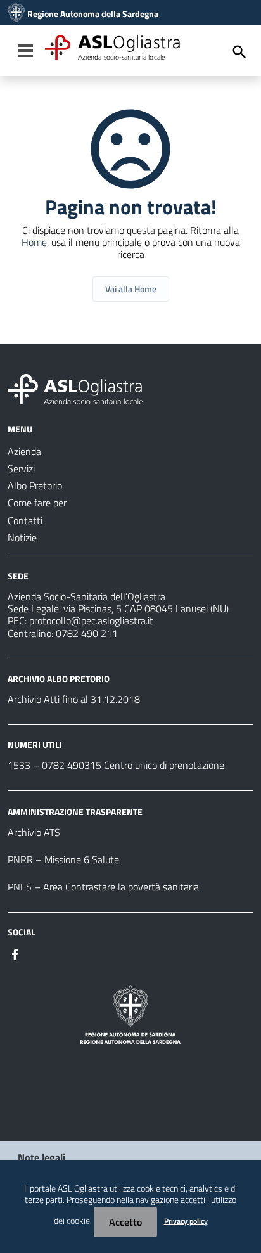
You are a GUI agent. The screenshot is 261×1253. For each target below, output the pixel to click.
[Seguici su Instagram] (38, 953)
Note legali (41, 1157)
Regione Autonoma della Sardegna (92, 14)
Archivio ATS (34, 832)
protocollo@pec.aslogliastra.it (91, 620)
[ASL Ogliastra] (16, 14)
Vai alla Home (130, 288)
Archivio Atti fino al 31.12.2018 (74, 699)
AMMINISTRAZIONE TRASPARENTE (75, 811)
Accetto (125, 1222)
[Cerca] (239, 52)
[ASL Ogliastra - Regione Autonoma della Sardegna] (75, 387)
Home (34, 242)
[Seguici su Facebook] (15, 953)
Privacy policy (186, 1221)
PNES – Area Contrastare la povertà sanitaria (103, 886)
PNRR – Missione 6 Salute (63, 859)
